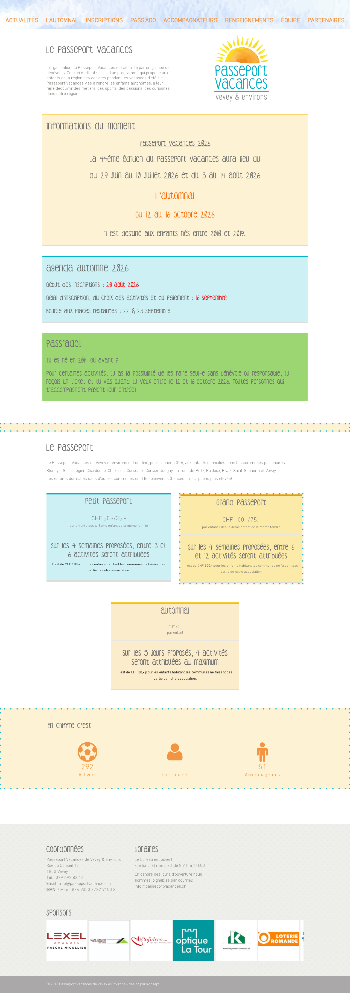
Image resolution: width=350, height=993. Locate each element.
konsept (152, 984)
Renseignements (249, 21)
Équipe (290, 21)
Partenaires (326, 21)
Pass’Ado (143, 21)
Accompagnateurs (190, 21)
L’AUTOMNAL (62, 21)
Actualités (21, 21)
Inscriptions (104, 21)
